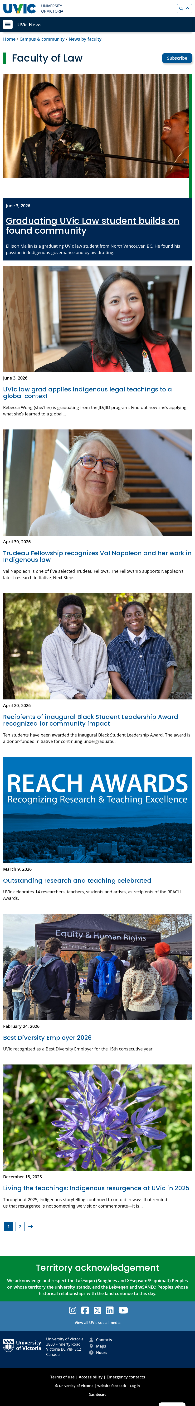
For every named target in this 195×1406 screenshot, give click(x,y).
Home (9, 39)
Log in (135, 1385)
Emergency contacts (126, 1377)
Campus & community (42, 39)
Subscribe (177, 58)
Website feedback (111, 1385)
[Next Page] (30, 1226)
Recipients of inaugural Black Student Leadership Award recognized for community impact (90, 720)
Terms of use (62, 1377)
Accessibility (90, 1377)
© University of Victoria (74, 1385)
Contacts (104, 1339)
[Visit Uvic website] (19, 9)
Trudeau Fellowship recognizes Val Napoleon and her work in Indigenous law (97, 556)
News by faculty (85, 39)
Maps (101, 1346)
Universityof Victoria (52, 8)
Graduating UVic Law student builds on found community (93, 226)
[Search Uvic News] (184, 8)
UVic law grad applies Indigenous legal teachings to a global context (87, 393)
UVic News (29, 24)
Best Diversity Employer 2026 (48, 1037)
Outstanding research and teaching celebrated (77, 880)
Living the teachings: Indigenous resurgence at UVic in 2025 (96, 1188)
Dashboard (98, 1394)
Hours (101, 1352)
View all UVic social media (98, 1322)
